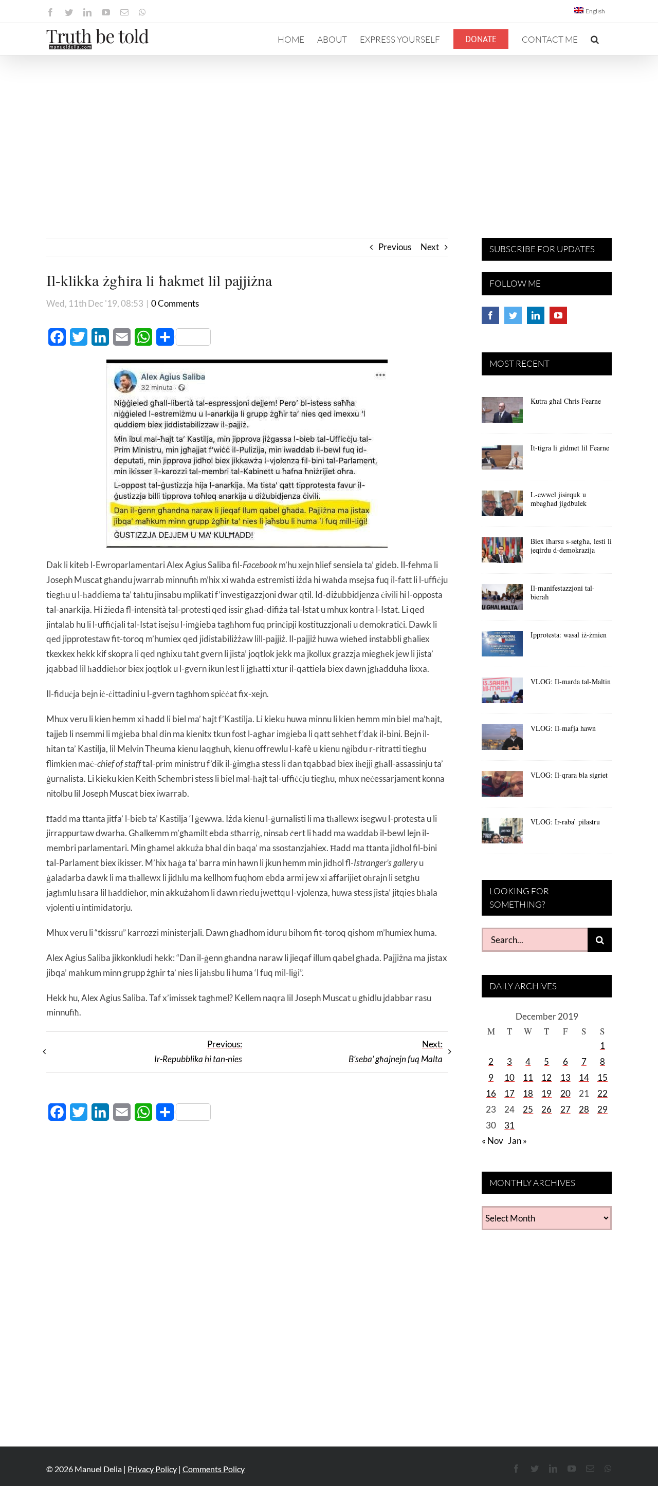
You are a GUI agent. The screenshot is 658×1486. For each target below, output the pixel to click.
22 (602, 1093)
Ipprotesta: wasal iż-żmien (569, 634)
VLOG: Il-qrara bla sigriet (569, 775)
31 (509, 1125)
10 (509, 1077)
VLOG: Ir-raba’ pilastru (565, 821)
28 (584, 1109)
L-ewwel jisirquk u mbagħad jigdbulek (559, 499)
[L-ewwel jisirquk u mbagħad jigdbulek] (502, 507)
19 (546, 1093)
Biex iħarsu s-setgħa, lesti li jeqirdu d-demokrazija (571, 545)
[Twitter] (513, 315)
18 (528, 1093)
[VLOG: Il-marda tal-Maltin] (502, 694)
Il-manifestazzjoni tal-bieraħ (563, 592)
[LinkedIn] (535, 315)
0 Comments (175, 303)
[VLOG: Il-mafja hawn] (502, 740)
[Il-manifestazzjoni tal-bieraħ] (502, 600)
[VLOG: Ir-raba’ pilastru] (502, 834)
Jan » (517, 1140)
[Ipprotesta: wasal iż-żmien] (502, 647)
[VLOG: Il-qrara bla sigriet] (502, 787)
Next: (396, 1051)
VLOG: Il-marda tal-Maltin (571, 681)
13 (565, 1077)
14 (584, 1077)
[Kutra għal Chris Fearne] (502, 413)
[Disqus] (247, 1278)
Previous (394, 246)
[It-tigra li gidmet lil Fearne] (502, 460)
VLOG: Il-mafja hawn (563, 728)
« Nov (492, 1140)
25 (528, 1109)
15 (602, 1077)
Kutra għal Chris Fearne (566, 401)
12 (546, 1077)
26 (546, 1109)
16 (491, 1093)
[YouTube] (558, 315)
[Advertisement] (329, 132)
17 (509, 1093)
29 (602, 1109)
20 (565, 1093)
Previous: (198, 1051)
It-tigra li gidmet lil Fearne (570, 448)
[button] (595, 39)
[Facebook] (490, 315)
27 (565, 1109)
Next (430, 246)
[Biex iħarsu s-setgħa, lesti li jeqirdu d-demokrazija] (502, 553)
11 (528, 1077)
